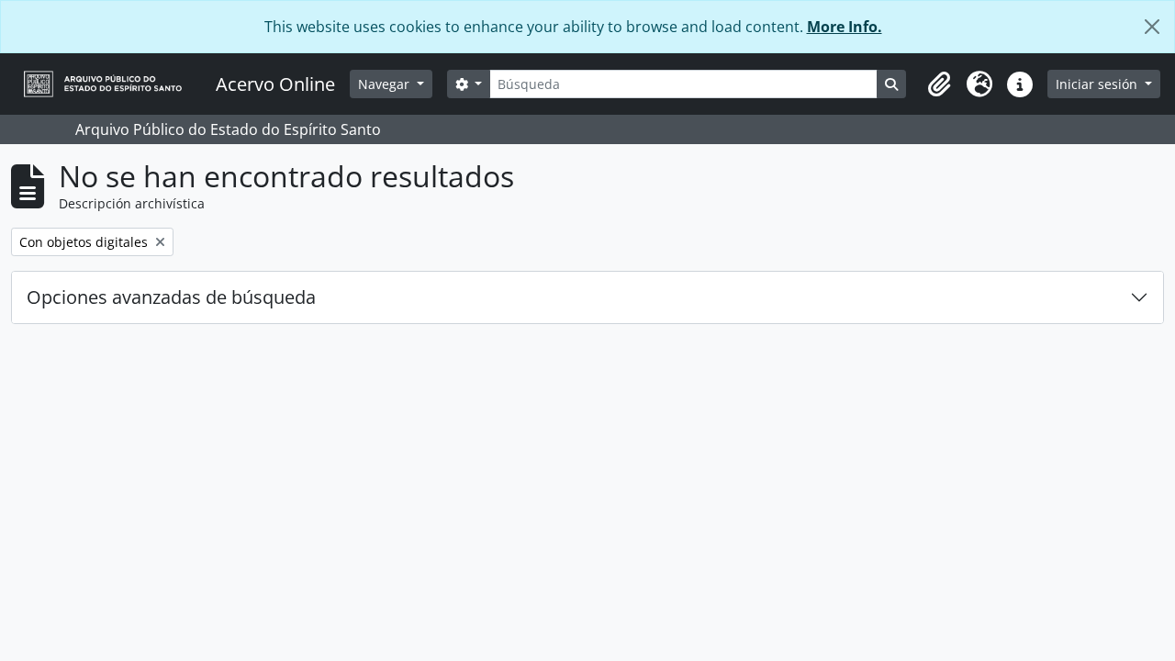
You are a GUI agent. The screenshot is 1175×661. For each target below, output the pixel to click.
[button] (939, 84)
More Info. (844, 27)
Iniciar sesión (1098, 84)
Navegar (385, 84)
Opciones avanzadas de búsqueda (171, 297)
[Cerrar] (1152, 26)
